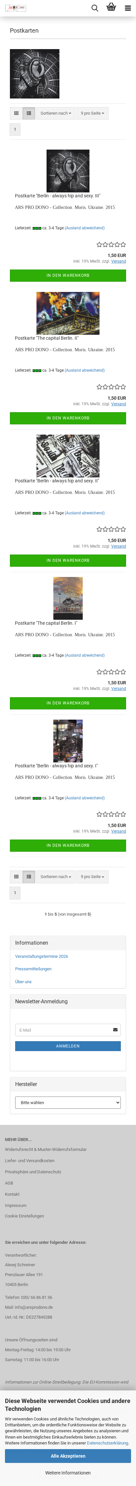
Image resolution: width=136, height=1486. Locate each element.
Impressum (15, 1205)
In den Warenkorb (68, 275)
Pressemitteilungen (33, 968)
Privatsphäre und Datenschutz (33, 1171)
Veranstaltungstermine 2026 (41, 956)
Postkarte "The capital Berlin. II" (47, 338)
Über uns (23, 981)
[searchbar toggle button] (94, 8)
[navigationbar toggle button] (127, 8)
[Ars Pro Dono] (13, 8)
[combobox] (56, 113)
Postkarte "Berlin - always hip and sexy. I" (56, 765)
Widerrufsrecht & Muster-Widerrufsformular (45, 1149)
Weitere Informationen (68, 1472)
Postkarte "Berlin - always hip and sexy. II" (57, 480)
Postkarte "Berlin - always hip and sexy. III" (57, 195)
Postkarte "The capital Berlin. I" (46, 623)
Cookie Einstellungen (24, 1216)
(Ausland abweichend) (85, 228)
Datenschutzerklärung (107, 1443)
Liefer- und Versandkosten (29, 1160)
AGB (9, 1183)
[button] (16, 113)
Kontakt (12, 1194)
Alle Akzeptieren (68, 1456)
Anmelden (68, 1046)
